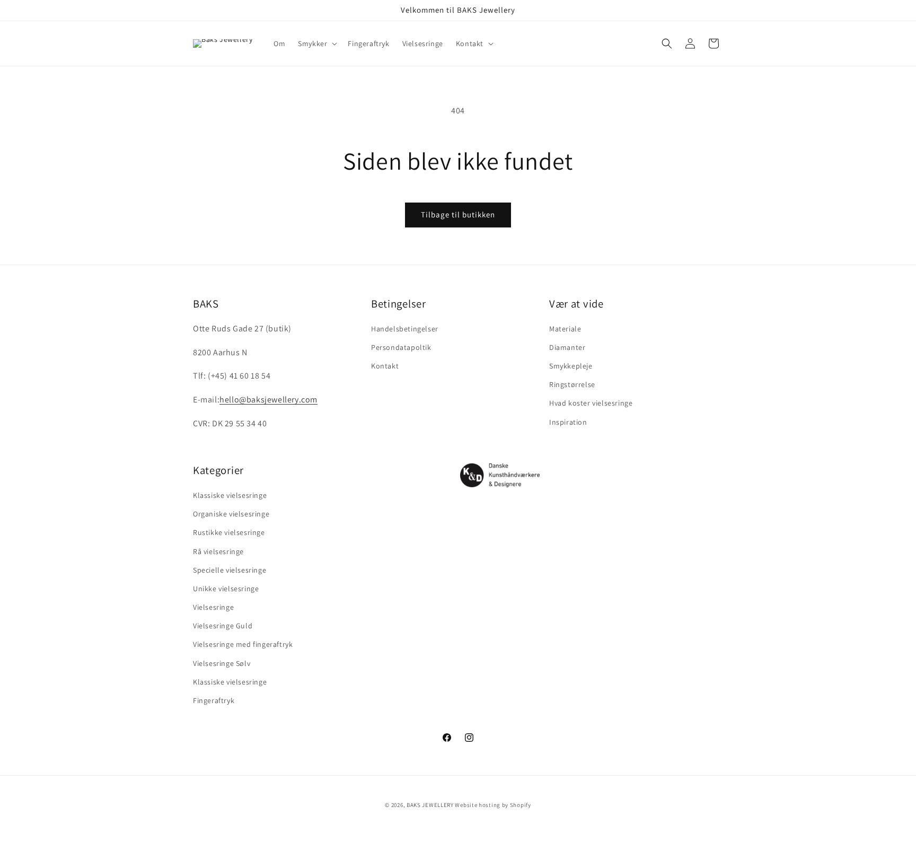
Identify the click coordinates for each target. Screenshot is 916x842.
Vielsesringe (213, 607)
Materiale (565, 329)
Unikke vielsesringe (226, 588)
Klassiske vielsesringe (230, 495)
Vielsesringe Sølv (221, 663)
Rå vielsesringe (218, 551)
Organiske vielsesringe (231, 514)
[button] (316, 43)
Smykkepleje (571, 366)
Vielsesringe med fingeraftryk (243, 645)
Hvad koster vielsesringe (590, 403)
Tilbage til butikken (458, 214)
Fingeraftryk (213, 700)
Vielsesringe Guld (222, 626)
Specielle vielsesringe (229, 570)
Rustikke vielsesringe (229, 533)
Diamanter (567, 347)
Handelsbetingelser (404, 329)
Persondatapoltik (401, 347)
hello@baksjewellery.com (268, 400)
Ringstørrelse (572, 385)
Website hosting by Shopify (493, 805)
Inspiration (568, 422)
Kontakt (385, 366)
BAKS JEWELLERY (430, 805)
